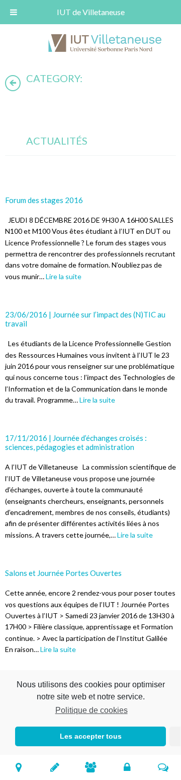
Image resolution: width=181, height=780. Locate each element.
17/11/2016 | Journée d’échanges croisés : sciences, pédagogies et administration (76, 442)
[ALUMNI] (91, 767)
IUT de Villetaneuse (91, 12)
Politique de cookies (91, 710)
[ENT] (127, 767)
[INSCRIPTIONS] (54, 767)
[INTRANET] (163, 767)
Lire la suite (63, 276)
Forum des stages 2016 (44, 200)
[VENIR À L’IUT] (18, 767)
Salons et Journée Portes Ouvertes (63, 572)
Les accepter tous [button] (91, 736)
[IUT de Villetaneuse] (108, 44)
